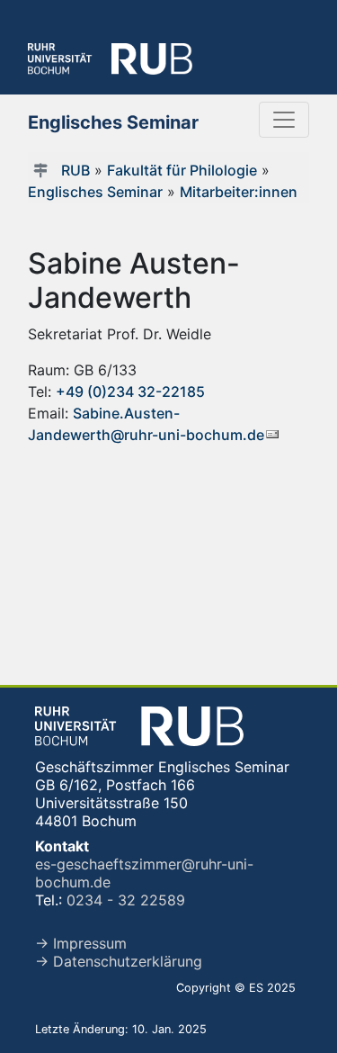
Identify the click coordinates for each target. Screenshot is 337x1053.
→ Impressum (81, 943)
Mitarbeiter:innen (238, 192)
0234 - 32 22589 (126, 900)
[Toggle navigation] (284, 120)
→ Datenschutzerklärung (118, 961)
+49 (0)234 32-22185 (130, 391)
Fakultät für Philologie (182, 170)
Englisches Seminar (95, 192)
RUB (75, 170)
